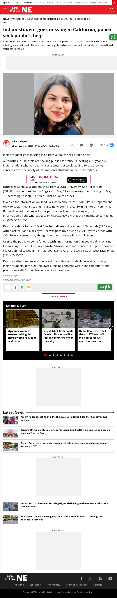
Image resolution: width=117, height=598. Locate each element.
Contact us (35, 585)
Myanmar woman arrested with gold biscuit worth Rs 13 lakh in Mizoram (22, 336)
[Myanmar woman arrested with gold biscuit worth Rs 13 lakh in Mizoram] (22, 318)
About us (19, 585)
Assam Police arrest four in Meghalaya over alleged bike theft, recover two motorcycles (64, 418)
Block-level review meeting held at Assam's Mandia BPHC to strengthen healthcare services (62, 518)
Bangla (93, 2)
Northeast (28, 2)
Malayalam (102, 2)
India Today (39, 2)
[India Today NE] (22, 10)
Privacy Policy (53, 585)
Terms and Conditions (77, 585)
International (18, 18)
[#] (22, 287)
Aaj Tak (50, 2)
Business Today (80, 2)
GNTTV (58, 2)
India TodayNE (19, 141)
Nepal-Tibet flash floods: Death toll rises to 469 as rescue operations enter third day (58, 336)
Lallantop (68, 2)
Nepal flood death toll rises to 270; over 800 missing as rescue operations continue (92, 336)
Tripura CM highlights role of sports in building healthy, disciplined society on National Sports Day (65, 431)
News (6, 18)
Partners (98, 585)
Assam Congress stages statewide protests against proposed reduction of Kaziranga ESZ (64, 444)
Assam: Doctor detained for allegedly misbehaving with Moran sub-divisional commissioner (65, 505)
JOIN (102, 287)
